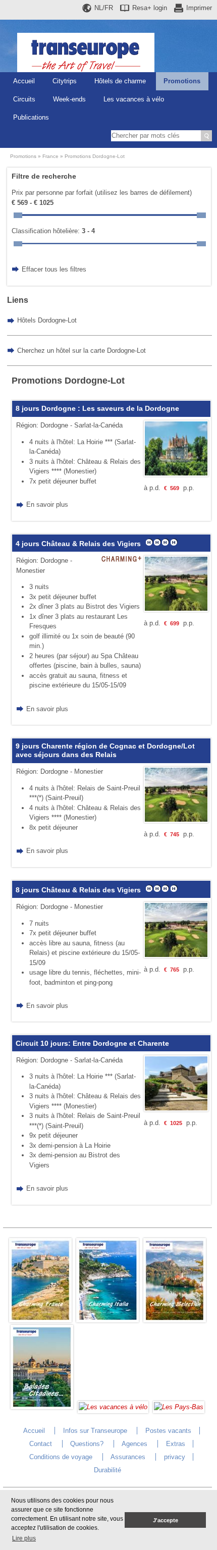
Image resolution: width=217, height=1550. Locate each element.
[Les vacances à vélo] (113, 1407)
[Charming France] (40, 1320)
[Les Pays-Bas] (178, 1407)
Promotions (182, 81)
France (50, 156)
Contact (40, 1444)
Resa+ (149, 8)
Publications (31, 117)
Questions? (86, 1444)
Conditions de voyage (60, 1457)
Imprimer (199, 8)
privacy (174, 1457)
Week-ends (69, 99)
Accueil (24, 81)
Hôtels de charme (120, 81)
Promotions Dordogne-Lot (95, 156)
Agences (134, 1444)
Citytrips (64, 81)
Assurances (128, 1457)
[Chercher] (206, 135)
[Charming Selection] (174, 1320)
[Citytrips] (42, 1407)
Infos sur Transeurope (95, 1430)
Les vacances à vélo (133, 99)
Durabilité (107, 1470)
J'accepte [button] (165, 1520)
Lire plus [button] (24, 1538)
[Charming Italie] (107, 1320)
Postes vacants (168, 1430)
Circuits (24, 99)
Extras (175, 1444)
